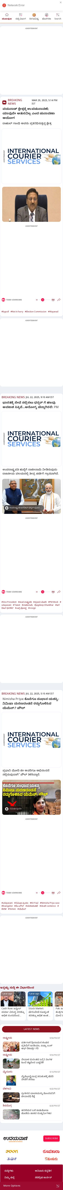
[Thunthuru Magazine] (51, 1159)
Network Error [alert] (16, 5)
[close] (61, 2)
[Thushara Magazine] (11, 1159)
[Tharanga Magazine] (11, 1151)
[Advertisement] (31, 62)
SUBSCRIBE (51, 1139)
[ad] (33, 156)
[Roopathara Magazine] (51, 1151)
